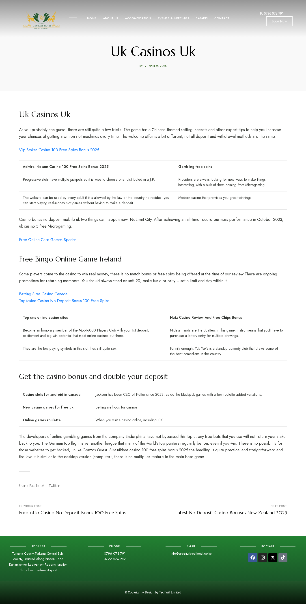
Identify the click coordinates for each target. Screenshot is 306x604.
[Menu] (73, 17)
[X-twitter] (272, 557)
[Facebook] (252, 557)
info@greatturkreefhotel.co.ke (191, 553)
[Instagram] (262, 557)
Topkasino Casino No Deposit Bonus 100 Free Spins (64, 301)
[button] (279, 21)
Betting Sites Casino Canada (43, 294)
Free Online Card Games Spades (47, 240)
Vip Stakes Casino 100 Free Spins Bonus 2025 (59, 150)
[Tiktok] (282, 557)
